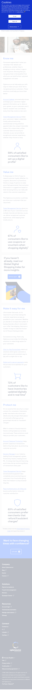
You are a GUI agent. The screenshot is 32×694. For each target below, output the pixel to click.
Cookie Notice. (20, 12)
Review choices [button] (13, 26)
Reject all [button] (14, 21)
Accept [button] (14, 16)
